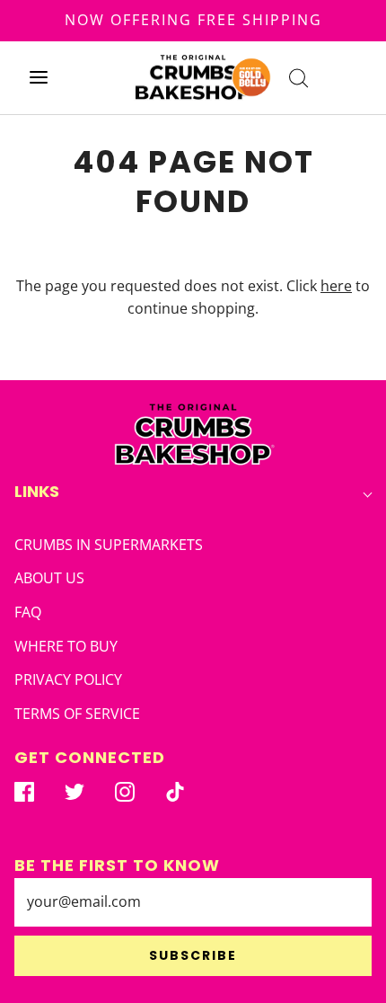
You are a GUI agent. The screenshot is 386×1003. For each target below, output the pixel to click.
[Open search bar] (298, 77)
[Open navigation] (38, 77)
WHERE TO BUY (66, 646)
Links (36, 491)
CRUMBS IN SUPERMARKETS (108, 545)
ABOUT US (49, 578)
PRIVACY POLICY (68, 679)
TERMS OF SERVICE (77, 713)
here (336, 286)
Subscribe (193, 955)
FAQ (27, 612)
